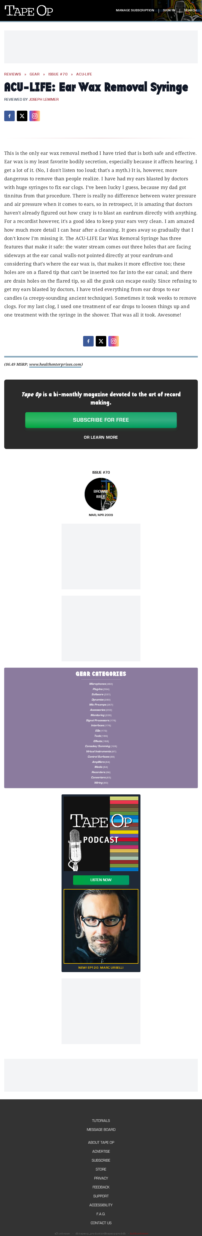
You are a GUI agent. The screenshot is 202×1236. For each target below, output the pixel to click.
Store (101, 1169)
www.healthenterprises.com (55, 364)
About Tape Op (101, 1143)
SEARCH (190, 10)
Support (101, 1196)
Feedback (101, 1187)
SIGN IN (169, 10)
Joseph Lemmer (44, 100)
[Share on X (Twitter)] (22, 116)
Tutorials (101, 1121)
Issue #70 (58, 74)
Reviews (12, 74)
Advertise (101, 1151)
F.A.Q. (101, 1214)
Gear (35, 74)
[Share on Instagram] (34, 116)
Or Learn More (101, 437)
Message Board (101, 1130)
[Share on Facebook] (9, 116)
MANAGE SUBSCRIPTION (135, 10)
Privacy (101, 1178)
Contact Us (101, 1223)
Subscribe (101, 1160)
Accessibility (101, 1205)
